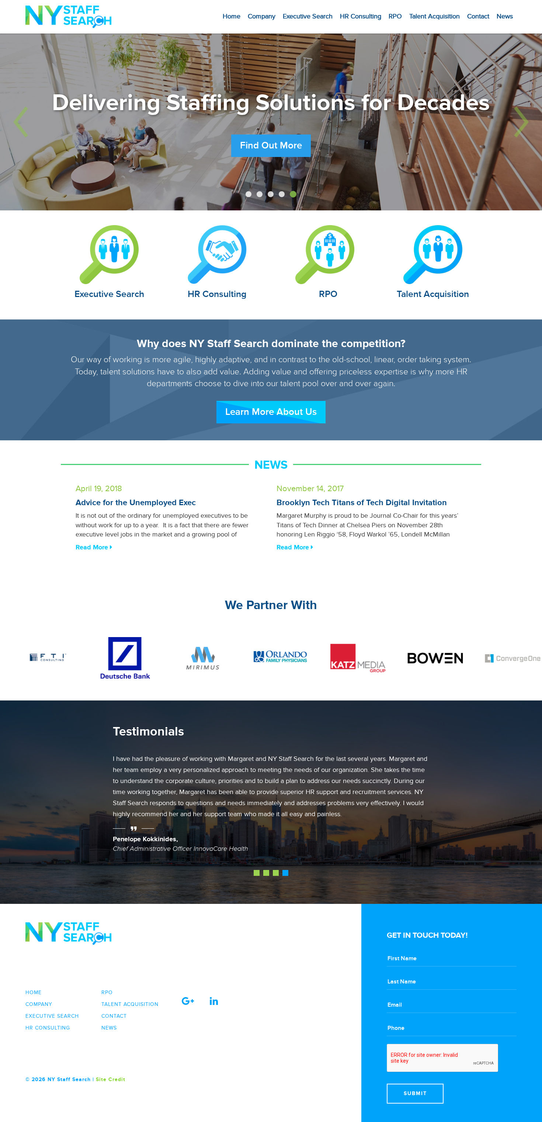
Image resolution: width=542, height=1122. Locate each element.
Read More (93, 547)
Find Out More (271, 162)
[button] (40, 122)
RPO (395, 16)
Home (231, 16)
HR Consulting (360, 16)
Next (419, 809)
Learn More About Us (271, 412)
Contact (478, 16)
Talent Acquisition (434, 16)
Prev (122, 809)
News (505, 16)
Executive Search (308, 16)
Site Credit (110, 1079)
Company (261, 16)
